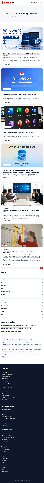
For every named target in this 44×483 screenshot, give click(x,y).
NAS (9, 349)
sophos (19, 354)
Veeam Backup (5, 439)
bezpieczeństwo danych (6, 342)
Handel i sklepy (5, 453)
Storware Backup (5, 443)
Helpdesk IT (4, 372)
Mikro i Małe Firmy (5, 449)
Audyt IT (3, 412)
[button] (41, 3)
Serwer (2, 311)
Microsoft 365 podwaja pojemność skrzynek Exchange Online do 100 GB (16, 328)
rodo (27, 351)
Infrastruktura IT (38, 344)
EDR (16, 344)
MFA (28, 346)
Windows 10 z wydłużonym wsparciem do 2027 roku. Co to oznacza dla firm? (21, 54)
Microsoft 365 (4, 297)
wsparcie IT (4, 356)
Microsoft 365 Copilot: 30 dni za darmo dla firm (11, 331)
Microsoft (33, 346)
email (20, 344)
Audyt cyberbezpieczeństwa (7, 416)
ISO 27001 (4, 420)
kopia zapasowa (5, 346)
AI (1, 277)
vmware (30, 354)
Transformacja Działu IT (6, 435)
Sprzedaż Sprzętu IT (5, 393)
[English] (32, 2)
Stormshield (4, 423)
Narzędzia (18, 478)
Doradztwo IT (4, 432)
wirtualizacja (36, 354)
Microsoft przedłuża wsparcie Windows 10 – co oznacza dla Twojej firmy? (21, 210)
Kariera (3, 473)
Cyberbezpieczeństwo (5, 291)
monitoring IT (4, 349)
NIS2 (13, 349)
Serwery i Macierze (5, 391)
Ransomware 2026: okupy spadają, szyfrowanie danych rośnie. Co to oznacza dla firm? (19, 325)
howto (32, 344)
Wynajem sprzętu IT (5, 395)
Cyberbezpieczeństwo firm (7, 409)
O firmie (3, 464)
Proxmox (3, 401)
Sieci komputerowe (5, 390)
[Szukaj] (41, 268)
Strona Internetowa (5, 317)
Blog (3, 469)
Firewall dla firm (5, 411)
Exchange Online (26, 344)
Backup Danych (5, 378)
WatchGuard (4, 425)
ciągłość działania (29, 342)
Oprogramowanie (7, 89)
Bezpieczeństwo (4, 279)
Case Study (3, 285)
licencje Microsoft (22, 346)
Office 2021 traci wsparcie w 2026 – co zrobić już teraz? (18, 132)
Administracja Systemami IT (7, 374)
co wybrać (36, 342)
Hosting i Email (5, 381)
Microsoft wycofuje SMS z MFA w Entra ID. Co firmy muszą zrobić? (14, 330)
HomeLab (3, 294)
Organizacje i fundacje (6, 462)
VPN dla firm (4, 399)
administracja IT (5, 339)
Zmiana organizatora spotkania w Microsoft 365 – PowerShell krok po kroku (16, 327)
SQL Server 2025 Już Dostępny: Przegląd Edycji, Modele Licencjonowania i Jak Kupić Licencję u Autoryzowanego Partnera (21, 171)
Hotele (3, 456)
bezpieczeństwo (30, 339)
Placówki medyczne (5, 458)
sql (23, 354)
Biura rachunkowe (5, 454)
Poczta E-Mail (4, 308)
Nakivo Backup (5, 441)
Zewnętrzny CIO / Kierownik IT (7, 433)
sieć (34, 351)
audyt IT (11, 339)
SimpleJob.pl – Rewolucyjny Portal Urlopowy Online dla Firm (19, 94)
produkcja (10, 351)
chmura (22, 342)
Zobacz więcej (7, 64)
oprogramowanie (29, 349)
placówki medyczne (37, 349)
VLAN (26, 354)
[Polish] (30, 2)
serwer (31, 351)
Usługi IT (3, 370)
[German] (34, 2)
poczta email (4, 351)
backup (16, 339)
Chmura (3, 288)
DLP (12, 344)
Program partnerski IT (6, 465)
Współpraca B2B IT (5, 471)
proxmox (15, 351)
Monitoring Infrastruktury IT (7, 376)
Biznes (4, 48)
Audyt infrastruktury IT (6, 414)
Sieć (2, 314)
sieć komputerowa (5, 354)
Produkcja (4, 451)
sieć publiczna (13, 354)
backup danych (22, 339)
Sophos (3, 422)
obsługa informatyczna (20, 349)
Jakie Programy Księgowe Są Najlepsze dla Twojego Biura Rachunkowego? (18, 251)
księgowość (15, 346)
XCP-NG (3, 402)
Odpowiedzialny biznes (24, 478)
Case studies (4, 467)
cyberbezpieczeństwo (6, 344)
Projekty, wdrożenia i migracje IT (8, 437)
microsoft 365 (39, 346)
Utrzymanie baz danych (6, 383)
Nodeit (2, 299)
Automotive (4, 460)
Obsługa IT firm (4, 302)
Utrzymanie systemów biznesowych (8, 397)
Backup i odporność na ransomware (8, 418)
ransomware (21, 351)
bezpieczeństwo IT (16, 342)
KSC (10, 346)
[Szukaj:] (22, 268)
